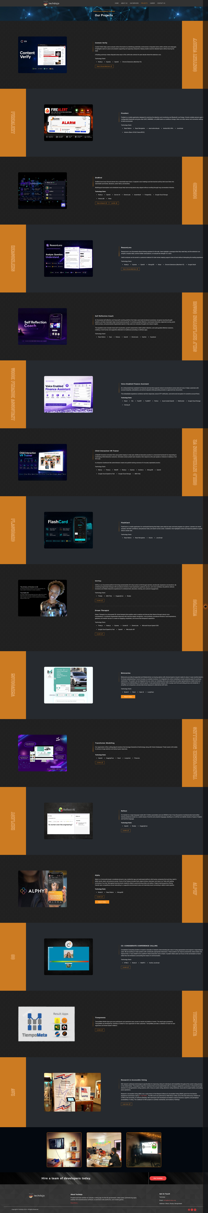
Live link (99, 1030)
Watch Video (102, 902)
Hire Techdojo (157, 1178)
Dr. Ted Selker (143, 1095)
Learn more (125, 1104)
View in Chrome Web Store (129, 269)
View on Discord (101, 203)
